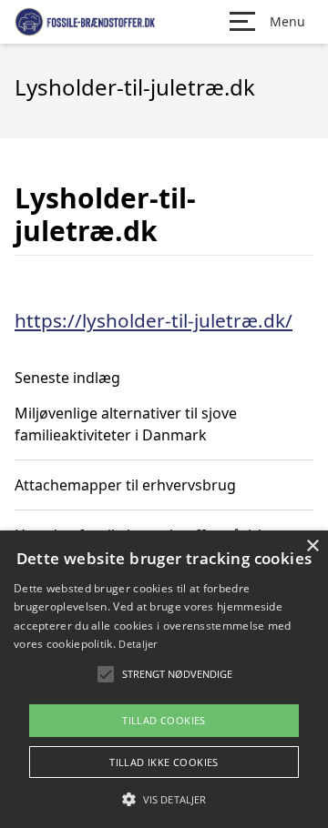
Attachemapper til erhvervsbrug (125, 485)
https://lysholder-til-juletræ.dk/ (153, 320)
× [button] (312, 546)
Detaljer (137, 644)
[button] (164, 799)
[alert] (164, 679)
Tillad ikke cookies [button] (164, 762)
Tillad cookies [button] (164, 720)
